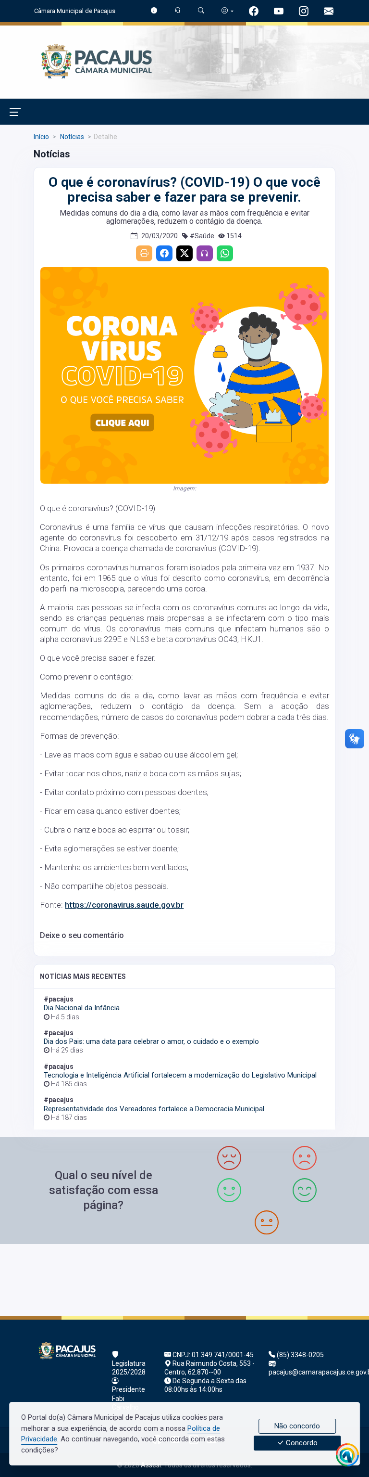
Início (41, 137)
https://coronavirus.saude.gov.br (124, 905)
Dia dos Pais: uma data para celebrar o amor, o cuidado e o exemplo (151, 1041)
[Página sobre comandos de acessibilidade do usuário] (227, 10)
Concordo (301, 1443)
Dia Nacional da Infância (82, 1007)
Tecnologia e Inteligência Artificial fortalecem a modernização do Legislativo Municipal (180, 1075)
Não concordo (297, 1426)
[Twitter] (184, 253)
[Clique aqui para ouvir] (205, 253)
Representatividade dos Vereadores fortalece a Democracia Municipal (154, 1109)
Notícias (71, 137)
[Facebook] (164, 253)
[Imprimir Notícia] (144, 253)
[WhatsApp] (225, 253)
